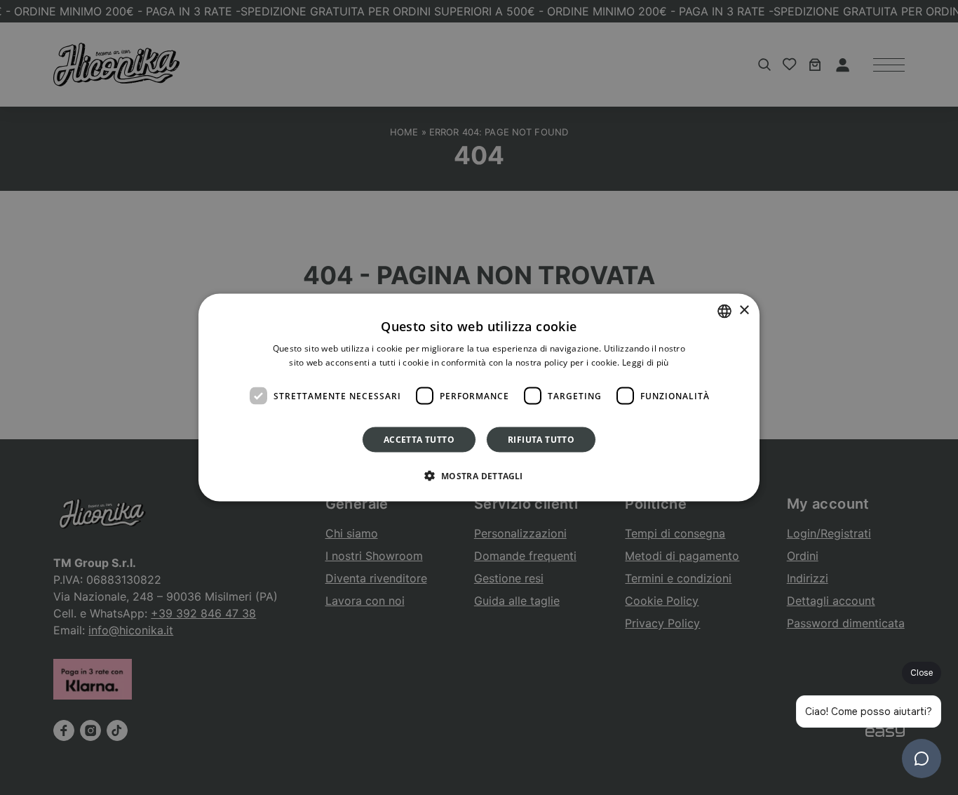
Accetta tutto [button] (419, 440)
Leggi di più (645, 362)
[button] (478, 475)
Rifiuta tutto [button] (541, 440)
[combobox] (724, 311)
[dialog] (479, 397)
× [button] (743, 310)
